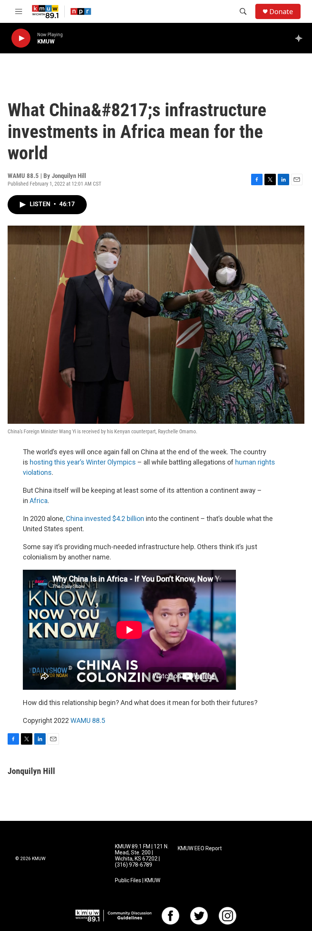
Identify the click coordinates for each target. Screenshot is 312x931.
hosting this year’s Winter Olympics (83, 462)
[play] (21, 38)
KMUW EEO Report (200, 848)
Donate (281, 12)
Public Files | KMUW (137, 880)
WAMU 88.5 (87, 720)
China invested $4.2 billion (105, 518)
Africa (39, 501)
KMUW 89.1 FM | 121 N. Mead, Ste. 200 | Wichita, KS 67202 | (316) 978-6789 (142, 856)
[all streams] (301, 38)
